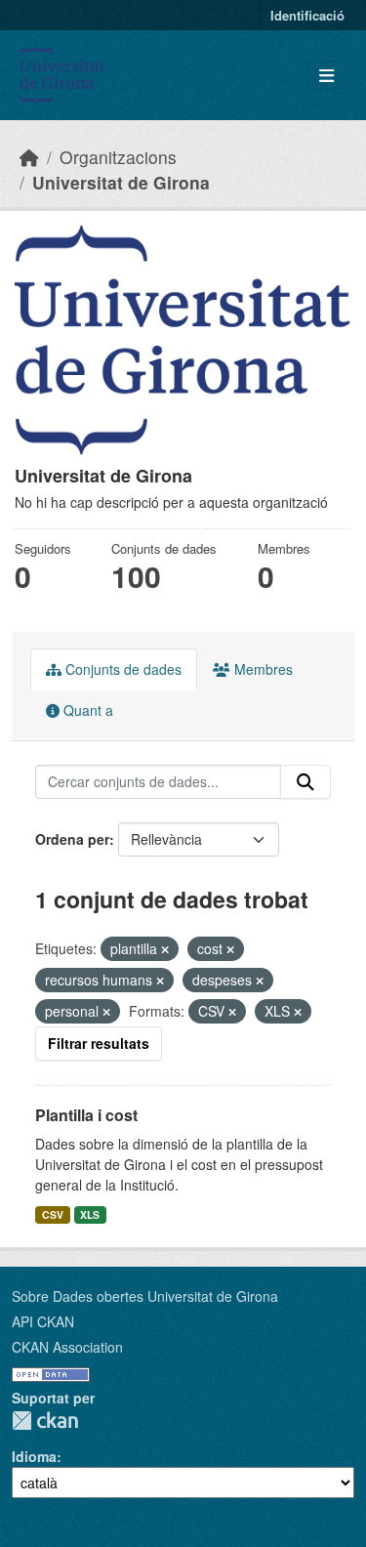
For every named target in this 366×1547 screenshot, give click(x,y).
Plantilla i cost (86, 1115)
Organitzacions (118, 157)
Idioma (34, 1456)
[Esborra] (165, 949)
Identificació (307, 15)
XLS (90, 1214)
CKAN (45, 1420)
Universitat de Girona (121, 182)
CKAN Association (67, 1347)
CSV (52, 1214)
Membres (261, 669)
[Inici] (29, 157)
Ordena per (72, 839)
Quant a (86, 710)
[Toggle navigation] (326, 76)
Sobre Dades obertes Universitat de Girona (145, 1296)
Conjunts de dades (121, 669)
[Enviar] (305, 782)
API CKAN (43, 1321)
